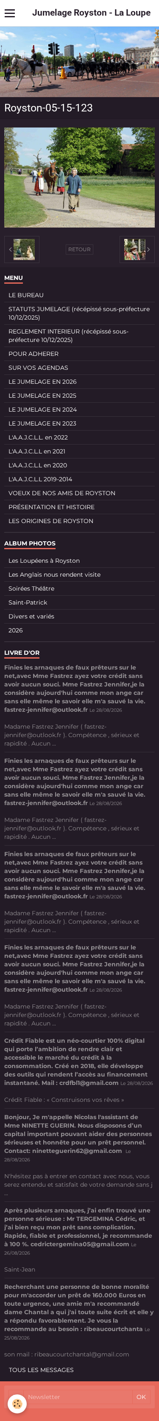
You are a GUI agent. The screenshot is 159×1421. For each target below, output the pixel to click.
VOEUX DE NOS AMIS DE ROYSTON (61, 493)
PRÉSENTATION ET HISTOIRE (51, 507)
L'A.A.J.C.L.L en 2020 (37, 465)
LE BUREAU (26, 295)
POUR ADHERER (33, 354)
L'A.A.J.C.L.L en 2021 (36, 451)
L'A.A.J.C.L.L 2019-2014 (40, 479)
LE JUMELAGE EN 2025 (42, 395)
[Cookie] (17, 1403)
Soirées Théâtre (31, 588)
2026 (15, 630)
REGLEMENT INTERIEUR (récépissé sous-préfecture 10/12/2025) (68, 336)
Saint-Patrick (27, 602)
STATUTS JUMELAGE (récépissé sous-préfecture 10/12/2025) (79, 313)
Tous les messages (41, 1370)
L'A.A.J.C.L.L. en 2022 (38, 437)
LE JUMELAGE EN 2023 (42, 423)
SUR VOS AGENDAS (38, 368)
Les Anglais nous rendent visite (54, 574)
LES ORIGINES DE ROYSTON (50, 521)
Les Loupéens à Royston (44, 560)
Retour (79, 249)
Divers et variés (31, 616)
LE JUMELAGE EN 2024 (42, 409)
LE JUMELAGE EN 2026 (42, 381)
